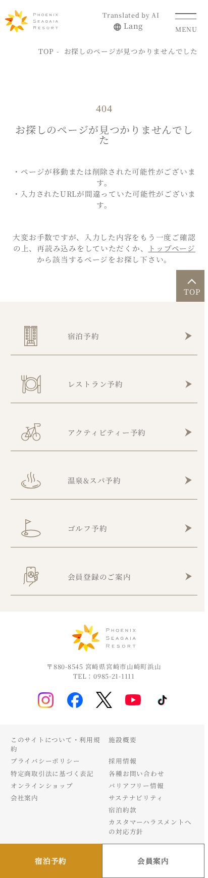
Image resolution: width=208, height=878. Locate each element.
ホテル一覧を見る (44, 269)
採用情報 (122, 760)
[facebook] (75, 700)
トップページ (171, 248)
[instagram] (46, 700)
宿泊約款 (122, 809)
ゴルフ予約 (88, 528)
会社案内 (24, 797)
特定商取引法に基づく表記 (52, 773)
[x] (104, 700)
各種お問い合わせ (136, 773)
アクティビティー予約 (107, 432)
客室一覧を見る (140, 269)
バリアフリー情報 (136, 785)
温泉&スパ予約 (94, 480)
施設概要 (122, 739)
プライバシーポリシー (45, 760)
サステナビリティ (136, 797)
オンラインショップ (42, 785)
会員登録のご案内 (99, 576)
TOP (46, 51)
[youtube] (133, 699)
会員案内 (153, 860)
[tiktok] (162, 700)
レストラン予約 (95, 383)
